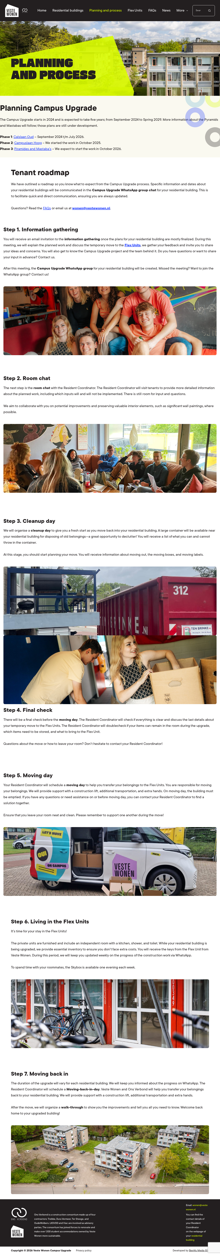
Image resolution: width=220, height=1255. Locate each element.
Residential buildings (67, 10)
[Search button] (209, 10)
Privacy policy (83, 1250)
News (166, 10)
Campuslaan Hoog (28, 143)
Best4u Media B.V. (199, 1250)
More (180, 10)
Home (41, 10)
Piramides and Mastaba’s (32, 149)
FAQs (152, 10)
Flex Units (135, 10)
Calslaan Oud (24, 137)
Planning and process (105, 10)
